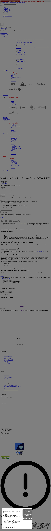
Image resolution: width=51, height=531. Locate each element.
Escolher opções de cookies (28, 519)
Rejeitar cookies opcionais (28, 515)
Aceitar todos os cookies (28, 511)
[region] (17, 518)
